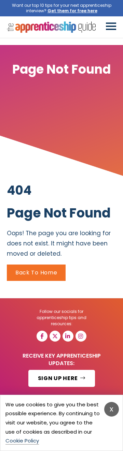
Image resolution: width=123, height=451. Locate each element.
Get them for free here (72, 11)
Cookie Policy (22, 440)
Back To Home (36, 272)
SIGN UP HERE (58, 378)
